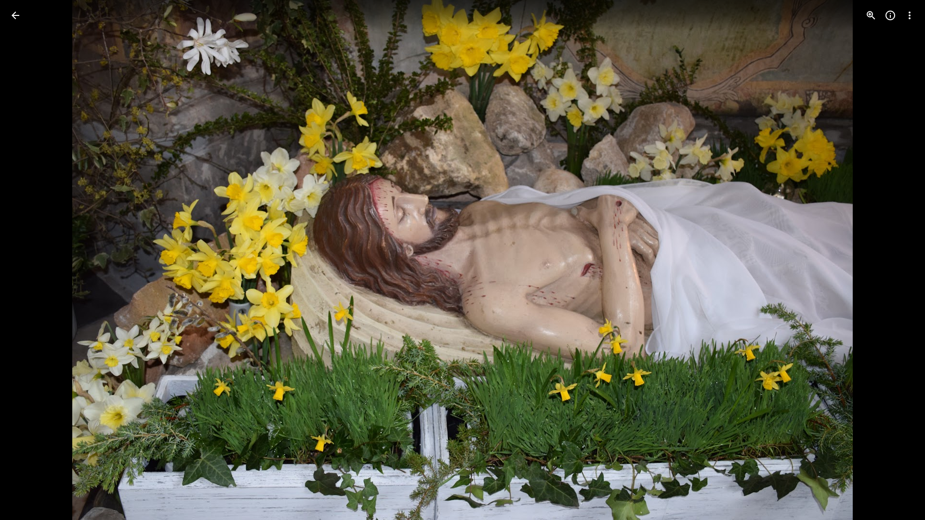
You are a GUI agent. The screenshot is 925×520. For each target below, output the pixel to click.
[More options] (909, 15)
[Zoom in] (871, 15)
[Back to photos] (15, 15)
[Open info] (890, 15)
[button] (26, 260)
